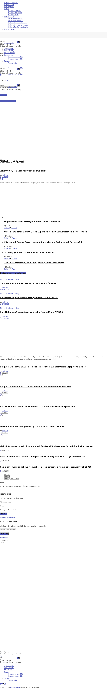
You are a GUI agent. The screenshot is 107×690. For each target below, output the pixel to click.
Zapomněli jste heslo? (7, 517)
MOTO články (9, 53)
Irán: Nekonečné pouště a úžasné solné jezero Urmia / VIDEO (31, 312)
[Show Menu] (0, 75)
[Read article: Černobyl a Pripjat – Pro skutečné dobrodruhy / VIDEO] (53, 277)
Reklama (7, 475)
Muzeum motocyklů (15, 21)
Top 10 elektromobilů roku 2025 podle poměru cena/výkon (34, 263)
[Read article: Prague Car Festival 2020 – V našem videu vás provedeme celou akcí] (53, 382)
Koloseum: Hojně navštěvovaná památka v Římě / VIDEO (29, 297)
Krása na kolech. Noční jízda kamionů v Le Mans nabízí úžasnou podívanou (38, 406)
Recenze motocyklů (15, 74)
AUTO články (9, 51)
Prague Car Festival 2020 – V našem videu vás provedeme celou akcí (35, 386)
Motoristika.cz (15, 486)
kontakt (7, 477)
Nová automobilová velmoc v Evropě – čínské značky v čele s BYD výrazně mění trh (42, 456)
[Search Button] (18, 42)
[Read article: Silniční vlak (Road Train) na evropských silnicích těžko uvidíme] (53, 422)
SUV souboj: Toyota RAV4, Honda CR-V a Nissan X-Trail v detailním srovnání (43, 242)
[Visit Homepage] (15, 38)
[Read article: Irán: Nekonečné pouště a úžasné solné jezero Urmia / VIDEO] (53, 306)
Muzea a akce (9, 17)
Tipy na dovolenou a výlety (9, 279)
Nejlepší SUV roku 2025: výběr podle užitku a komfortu (32, 221)
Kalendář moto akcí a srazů (18, 25)
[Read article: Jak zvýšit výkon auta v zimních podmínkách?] (53, 167)
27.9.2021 (5, 318)
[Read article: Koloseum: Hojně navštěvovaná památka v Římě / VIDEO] (53, 291)
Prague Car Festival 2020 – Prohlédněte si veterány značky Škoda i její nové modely (43, 367)
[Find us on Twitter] (3, 53)
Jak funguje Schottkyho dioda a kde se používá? (29, 252)
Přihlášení (4, 537)
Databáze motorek (11, 3)
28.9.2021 (5, 289)
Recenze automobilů (15, 57)
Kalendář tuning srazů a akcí (18, 27)
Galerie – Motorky (15, 13)
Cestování (3, 95)
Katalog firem (9, 7)
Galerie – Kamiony (14, 11)
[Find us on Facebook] (0, 53)
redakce (5, 175)
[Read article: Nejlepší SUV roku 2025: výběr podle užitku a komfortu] (55, 217)
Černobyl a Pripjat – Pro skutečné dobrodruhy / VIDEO (28, 283)
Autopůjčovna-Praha (11, 479)
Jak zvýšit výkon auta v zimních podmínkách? (23, 171)
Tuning (6, 61)
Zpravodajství (9, 43)
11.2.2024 (5, 177)
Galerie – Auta (13, 15)
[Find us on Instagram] (5, 482)
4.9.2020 (4, 373)
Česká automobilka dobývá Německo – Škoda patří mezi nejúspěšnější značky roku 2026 (45, 467)
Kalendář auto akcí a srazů (17, 23)
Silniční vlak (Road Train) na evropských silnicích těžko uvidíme (32, 426)
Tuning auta (12, 87)
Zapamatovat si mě (9, 510)
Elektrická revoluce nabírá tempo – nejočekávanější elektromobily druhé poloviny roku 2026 (47, 446)
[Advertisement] (53, 112)
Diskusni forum (9, 29)
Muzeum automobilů (15, 19)
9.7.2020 (4, 413)
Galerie (6, 9)
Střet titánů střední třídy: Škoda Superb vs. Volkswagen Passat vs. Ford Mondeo (45, 232)
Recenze (7, 55)
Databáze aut (9, 5)
